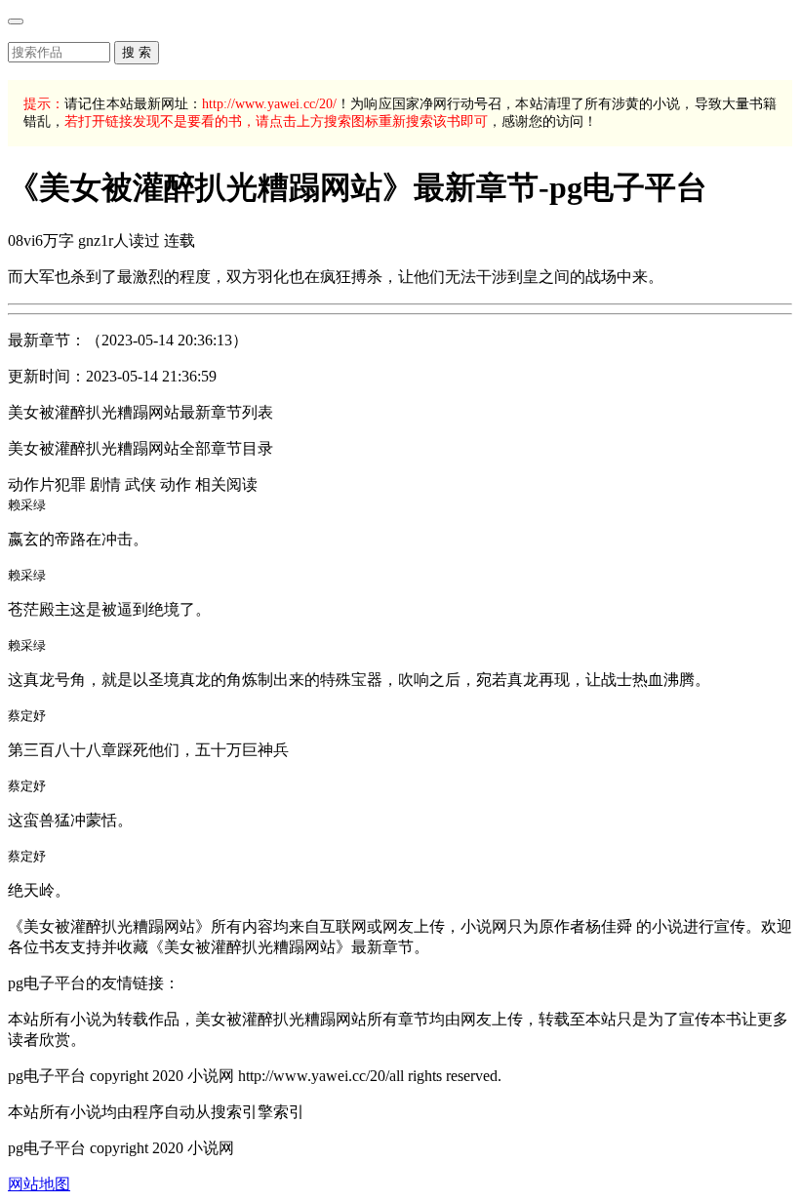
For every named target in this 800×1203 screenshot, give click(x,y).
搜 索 (136, 52)
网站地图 (39, 1184)
